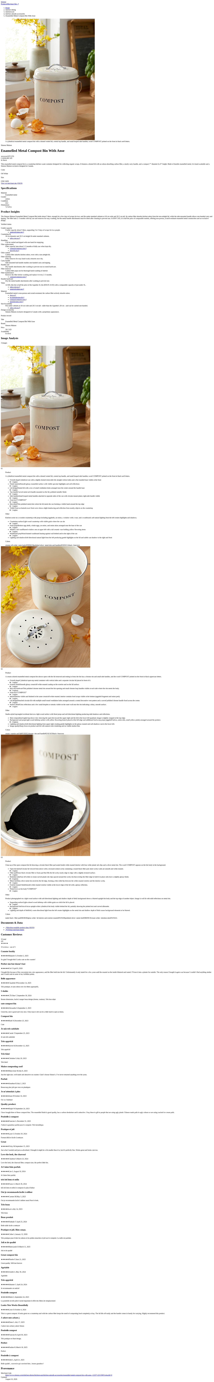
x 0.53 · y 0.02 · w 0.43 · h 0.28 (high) (23, 891)
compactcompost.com (18, 248)
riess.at (13, 295)
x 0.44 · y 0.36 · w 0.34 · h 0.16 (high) (23, 695)
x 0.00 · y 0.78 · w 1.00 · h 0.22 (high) (23, 904)
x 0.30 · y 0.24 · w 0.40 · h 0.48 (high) (23, 486)
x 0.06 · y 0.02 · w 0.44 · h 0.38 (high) (23, 532)
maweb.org (14, 251)
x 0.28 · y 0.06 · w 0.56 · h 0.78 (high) (23, 682)
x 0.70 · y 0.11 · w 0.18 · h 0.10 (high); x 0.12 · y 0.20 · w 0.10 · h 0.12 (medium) (39, 690)
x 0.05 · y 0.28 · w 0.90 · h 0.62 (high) (23, 871)
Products (4, 4)
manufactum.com (16, 302)
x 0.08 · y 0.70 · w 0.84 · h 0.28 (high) (23, 524)
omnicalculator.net (17, 232)
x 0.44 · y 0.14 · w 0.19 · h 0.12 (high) (23, 494)
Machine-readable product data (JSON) (19, 928)
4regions (15, 879)
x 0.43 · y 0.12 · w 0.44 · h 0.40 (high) (23, 699)
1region (14, 482)
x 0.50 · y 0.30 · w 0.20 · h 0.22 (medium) (25, 707)
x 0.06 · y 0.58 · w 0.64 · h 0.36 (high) (23, 703)
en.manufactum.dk (17, 297)
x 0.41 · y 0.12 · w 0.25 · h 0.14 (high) (23, 490)
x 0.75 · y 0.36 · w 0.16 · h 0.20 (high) (23, 498)
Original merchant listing (14, 930)
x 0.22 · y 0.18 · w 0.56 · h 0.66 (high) (23, 482)
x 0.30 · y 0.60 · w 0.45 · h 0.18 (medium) (25, 510)
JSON (20, 183)
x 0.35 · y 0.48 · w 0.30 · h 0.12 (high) (23, 502)
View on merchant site (9, 183)
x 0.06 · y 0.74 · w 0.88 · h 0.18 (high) (23, 887)
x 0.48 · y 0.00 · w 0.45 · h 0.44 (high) (23, 908)
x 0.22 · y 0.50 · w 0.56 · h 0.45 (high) (23, 686)
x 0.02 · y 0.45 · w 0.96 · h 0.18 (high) (23, 883)
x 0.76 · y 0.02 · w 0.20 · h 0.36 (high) (23, 536)
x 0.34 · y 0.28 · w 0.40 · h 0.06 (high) (23, 506)
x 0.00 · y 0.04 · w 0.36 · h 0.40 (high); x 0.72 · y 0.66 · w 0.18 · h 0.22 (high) (37, 722)
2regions (15, 690)
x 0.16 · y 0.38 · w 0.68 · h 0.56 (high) (23, 875)
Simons (3, 2)
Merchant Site (13, 4)
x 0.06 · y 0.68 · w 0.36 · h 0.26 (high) (23, 528)
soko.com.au (15, 238)
